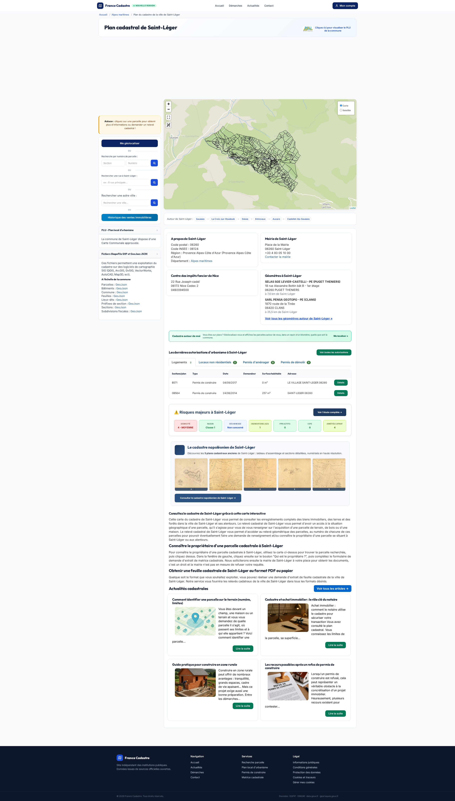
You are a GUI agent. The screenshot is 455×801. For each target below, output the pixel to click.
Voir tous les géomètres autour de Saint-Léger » (299, 318)
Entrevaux (260, 219)
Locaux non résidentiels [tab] (217, 362)
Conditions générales (305, 767)
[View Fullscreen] (168, 117)
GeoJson (121, 284)
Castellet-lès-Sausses (298, 219)
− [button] (168, 109)
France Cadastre (130, 6)
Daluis (245, 219)
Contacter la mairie (277, 257)
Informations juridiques (306, 762)
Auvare (276, 219)
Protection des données (306, 772)
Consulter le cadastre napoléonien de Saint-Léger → (208, 498)
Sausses (200, 219)
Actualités (253, 5)
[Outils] (168, 125)
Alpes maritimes (120, 14)
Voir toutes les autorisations (334, 352)
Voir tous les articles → (333, 588)
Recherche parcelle (253, 762)
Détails (340, 382)
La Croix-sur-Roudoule (223, 219)
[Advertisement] (227, 70)
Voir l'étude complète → (330, 412)
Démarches (235, 5)
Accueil (219, 5)
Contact (269, 5)
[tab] (130, 230)
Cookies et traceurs (304, 777)
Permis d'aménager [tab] (258, 362)
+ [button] (168, 104)
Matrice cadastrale (253, 777)
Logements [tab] (181, 362)
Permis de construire (254, 772)
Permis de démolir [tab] (295, 362)
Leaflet (353, 207)
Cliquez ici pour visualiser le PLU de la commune (333, 29)
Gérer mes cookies (303, 782)
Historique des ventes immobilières (129, 217)
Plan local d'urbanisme (255, 767)
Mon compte (347, 5)
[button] (129, 230)
